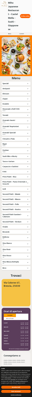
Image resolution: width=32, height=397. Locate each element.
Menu (9, 33)
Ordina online (25, 16)
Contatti (21, 33)
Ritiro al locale (10, 318)
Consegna (9, 315)
